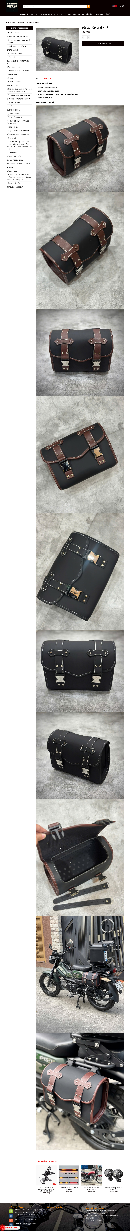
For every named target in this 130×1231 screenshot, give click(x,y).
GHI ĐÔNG (10, 106)
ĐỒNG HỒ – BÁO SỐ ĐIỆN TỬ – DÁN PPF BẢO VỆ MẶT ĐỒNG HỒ (19, 90)
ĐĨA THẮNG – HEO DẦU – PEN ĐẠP (19, 95)
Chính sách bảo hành (85, 14)
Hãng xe (32, 14)
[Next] (123, 1181)
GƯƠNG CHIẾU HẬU (13, 110)
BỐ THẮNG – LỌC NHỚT (15, 187)
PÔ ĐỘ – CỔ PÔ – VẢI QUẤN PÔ (18, 134)
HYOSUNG (20, 22)
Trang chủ (24, 14)
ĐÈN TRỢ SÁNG (12, 85)
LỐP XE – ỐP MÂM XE (14, 117)
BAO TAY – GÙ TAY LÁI (14, 33)
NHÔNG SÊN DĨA (12, 127)
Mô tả (38, 78)
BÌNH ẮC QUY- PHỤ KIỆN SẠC (17, 46)
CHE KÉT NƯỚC (12, 153)
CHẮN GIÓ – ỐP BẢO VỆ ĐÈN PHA (18, 99)
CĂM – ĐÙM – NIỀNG (14, 67)
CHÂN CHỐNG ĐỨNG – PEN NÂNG (18, 71)
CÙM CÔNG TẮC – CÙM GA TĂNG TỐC (18, 62)
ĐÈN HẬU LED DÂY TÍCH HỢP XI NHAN (69, 1188)
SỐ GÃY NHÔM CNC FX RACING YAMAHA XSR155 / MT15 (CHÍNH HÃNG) (46, 1189)
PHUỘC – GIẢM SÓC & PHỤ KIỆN (18, 131)
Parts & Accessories (19, 28)
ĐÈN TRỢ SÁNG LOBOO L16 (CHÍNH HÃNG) (113, 1188)
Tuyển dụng (99, 14)
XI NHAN (10, 167)
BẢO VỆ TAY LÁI (12, 50)
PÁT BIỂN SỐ (11, 138)
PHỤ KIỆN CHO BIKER (14, 54)
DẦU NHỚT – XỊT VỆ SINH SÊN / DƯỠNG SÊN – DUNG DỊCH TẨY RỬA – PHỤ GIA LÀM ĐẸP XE (19, 177)
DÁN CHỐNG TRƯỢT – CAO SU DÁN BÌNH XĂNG (19, 41)
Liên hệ (107, 14)
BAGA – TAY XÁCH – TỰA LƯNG (17, 36)
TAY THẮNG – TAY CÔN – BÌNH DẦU (19, 164)
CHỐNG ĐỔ (11, 57)
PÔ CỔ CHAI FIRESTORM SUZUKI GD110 (91, 1188)
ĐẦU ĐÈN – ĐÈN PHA (14, 82)
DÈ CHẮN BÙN (12, 74)
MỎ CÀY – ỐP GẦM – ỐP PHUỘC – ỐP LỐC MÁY (18, 122)
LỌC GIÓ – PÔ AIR (13, 114)
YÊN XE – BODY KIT (13, 171)
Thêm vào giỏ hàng (103, 44)
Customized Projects (47, 14)
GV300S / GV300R (33, 22)
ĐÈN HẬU (10, 78)
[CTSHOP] (13, 6)
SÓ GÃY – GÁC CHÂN (14, 156)
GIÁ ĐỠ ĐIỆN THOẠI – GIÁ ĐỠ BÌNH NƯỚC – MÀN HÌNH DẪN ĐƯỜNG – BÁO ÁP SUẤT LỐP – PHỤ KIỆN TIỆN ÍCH (19, 145)
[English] (113, 6)
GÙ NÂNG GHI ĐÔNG (14, 103)
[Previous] (36, 1181)
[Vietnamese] (116, 6)
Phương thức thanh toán (66, 14)
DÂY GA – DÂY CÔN (13, 183)
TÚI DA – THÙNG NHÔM (15, 160)
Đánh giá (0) (47, 78)
